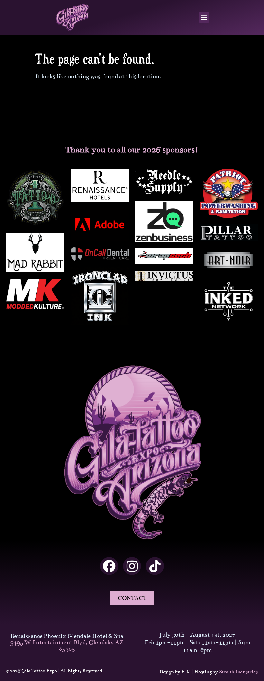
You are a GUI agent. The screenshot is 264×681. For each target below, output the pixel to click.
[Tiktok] (155, 566)
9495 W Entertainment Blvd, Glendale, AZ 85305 (66, 645)
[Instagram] (132, 566)
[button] (204, 17)
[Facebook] (109, 566)
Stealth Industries (238, 672)
